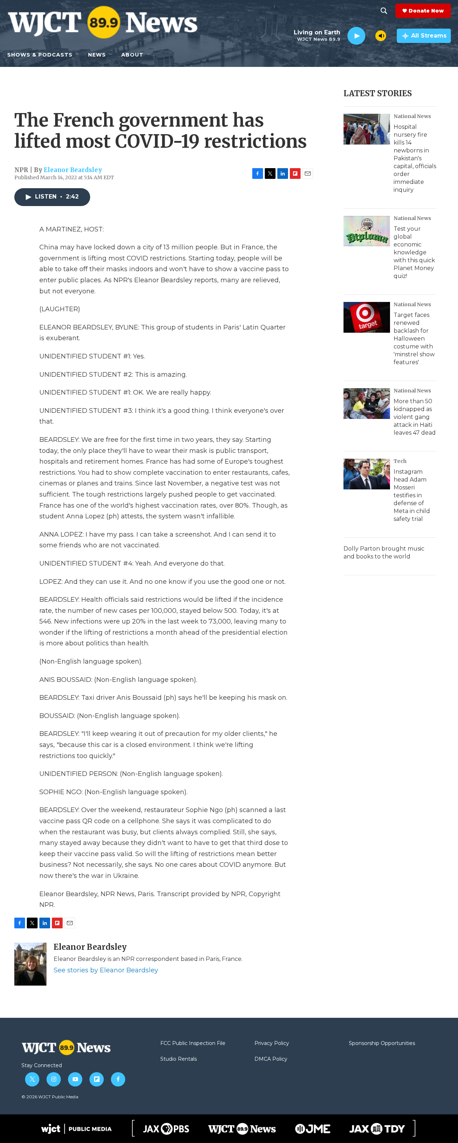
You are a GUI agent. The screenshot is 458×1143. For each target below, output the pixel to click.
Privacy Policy (271, 1043)
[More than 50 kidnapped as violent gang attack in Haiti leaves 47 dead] (367, 403)
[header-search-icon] (384, 11)
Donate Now (426, 11)
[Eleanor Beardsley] (30, 964)
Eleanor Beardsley (73, 170)
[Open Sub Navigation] (78, 55)
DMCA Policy (270, 1059)
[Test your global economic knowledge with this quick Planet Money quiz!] (367, 231)
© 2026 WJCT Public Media (49, 1096)
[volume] (380, 35)
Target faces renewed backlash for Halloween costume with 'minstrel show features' (414, 339)
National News (412, 116)
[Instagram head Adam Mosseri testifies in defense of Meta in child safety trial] (367, 474)
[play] (356, 36)
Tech (400, 461)
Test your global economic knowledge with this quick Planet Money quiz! (414, 252)
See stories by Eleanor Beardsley (106, 970)
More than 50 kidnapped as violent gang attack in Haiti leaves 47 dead (415, 417)
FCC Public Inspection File (192, 1043)
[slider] (370, 35)
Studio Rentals (178, 1059)
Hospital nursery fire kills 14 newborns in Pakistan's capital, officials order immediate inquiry (415, 158)
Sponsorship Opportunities (382, 1043)
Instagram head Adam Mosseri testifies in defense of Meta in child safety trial (412, 495)
